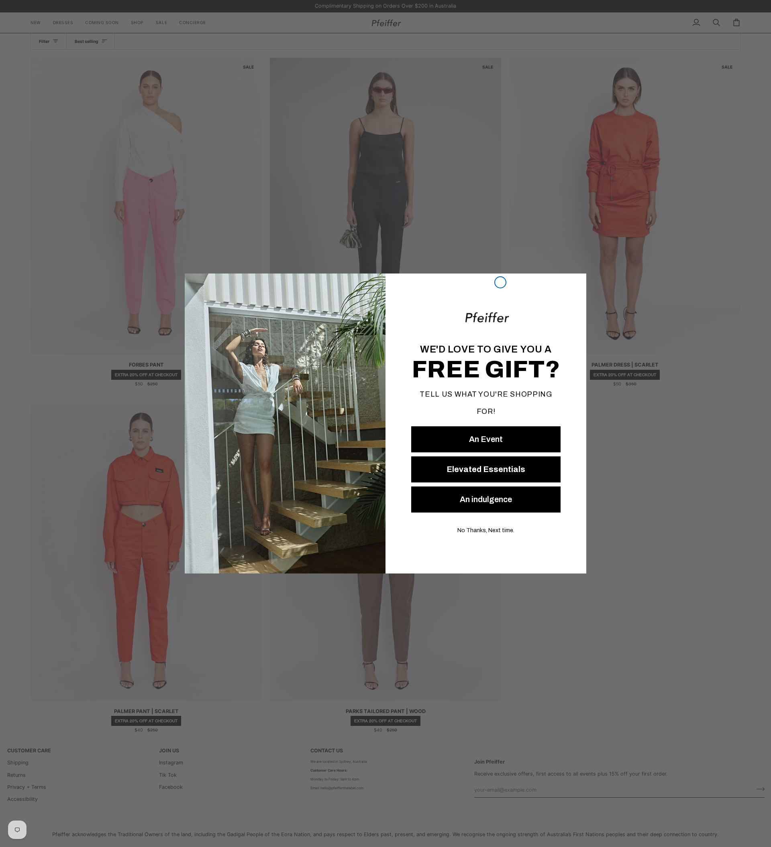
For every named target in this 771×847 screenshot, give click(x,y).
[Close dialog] (500, 282)
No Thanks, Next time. (485, 530)
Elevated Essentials (486, 469)
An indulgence (486, 499)
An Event (486, 439)
